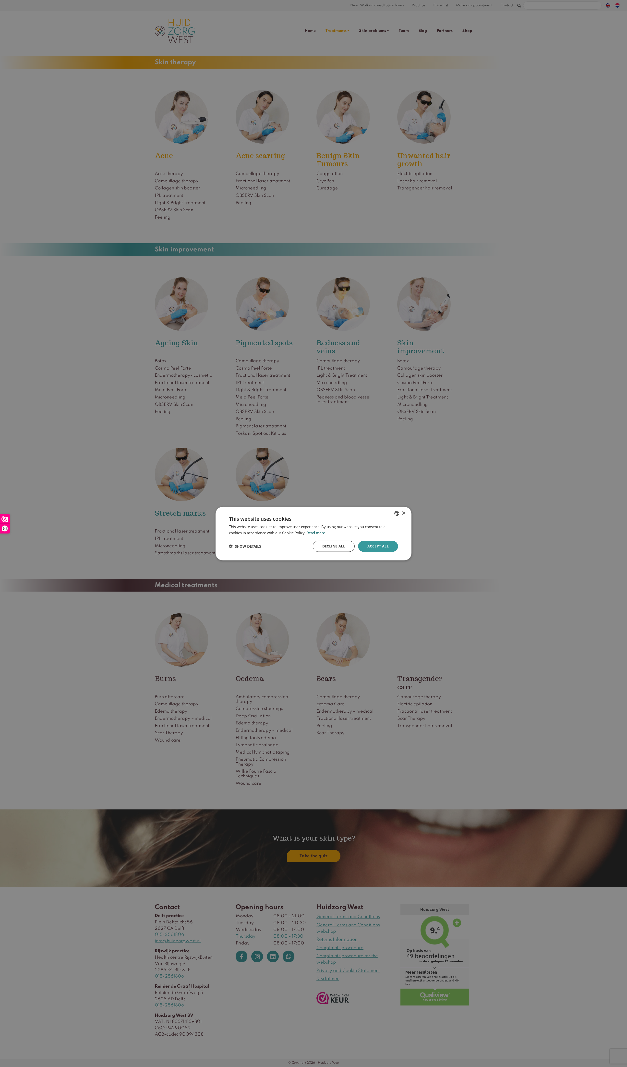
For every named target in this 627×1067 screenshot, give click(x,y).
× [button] (403, 513)
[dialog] (313, 533)
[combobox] (396, 513)
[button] (245, 546)
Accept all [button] (378, 546)
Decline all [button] (333, 546)
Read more (316, 532)
